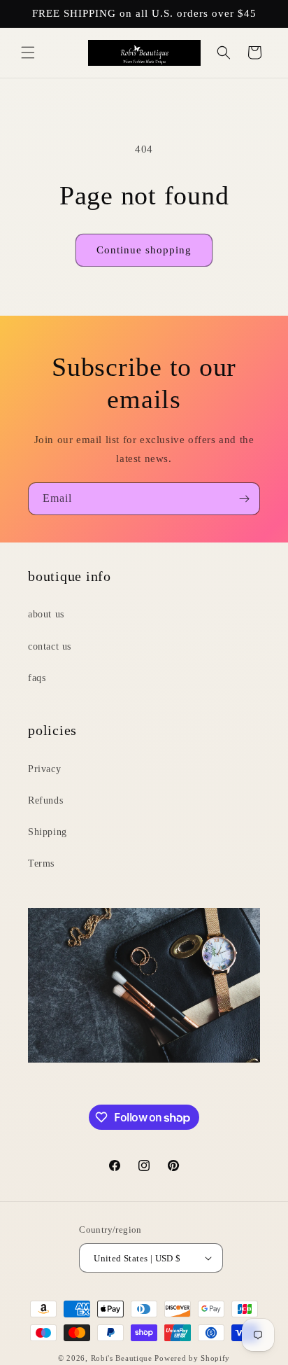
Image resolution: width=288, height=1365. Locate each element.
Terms (41, 863)
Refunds (45, 800)
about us (46, 614)
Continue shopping (144, 249)
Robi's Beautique (121, 1358)
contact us (49, 646)
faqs (36, 678)
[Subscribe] (244, 498)
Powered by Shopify (192, 1358)
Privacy (44, 769)
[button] (28, 52)
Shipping (47, 832)
